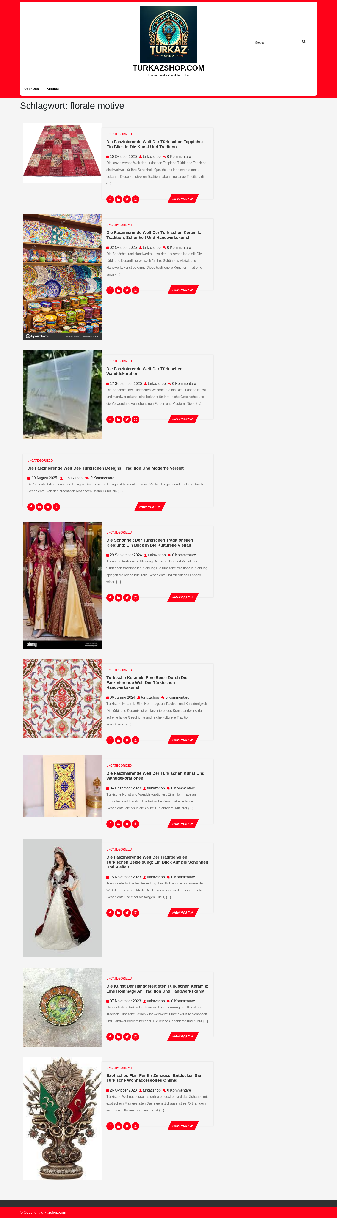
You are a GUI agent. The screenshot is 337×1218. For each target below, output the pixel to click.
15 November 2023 (125, 877)
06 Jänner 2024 (122, 697)
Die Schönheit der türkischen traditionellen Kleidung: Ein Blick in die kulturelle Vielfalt (149, 542)
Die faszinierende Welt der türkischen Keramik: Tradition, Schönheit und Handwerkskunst (153, 235)
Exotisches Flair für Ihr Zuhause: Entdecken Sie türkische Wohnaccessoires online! (153, 1078)
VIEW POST (183, 199)
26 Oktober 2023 (123, 1090)
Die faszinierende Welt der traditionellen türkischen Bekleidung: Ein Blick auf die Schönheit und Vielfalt (157, 862)
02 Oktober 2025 (123, 247)
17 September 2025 (126, 384)
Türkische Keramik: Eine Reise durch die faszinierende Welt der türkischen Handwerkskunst (146, 682)
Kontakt (53, 88)
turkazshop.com (168, 68)
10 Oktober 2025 (123, 157)
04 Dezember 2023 (125, 788)
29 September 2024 (126, 555)
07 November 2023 (125, 1001)
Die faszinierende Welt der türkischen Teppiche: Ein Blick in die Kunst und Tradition (154, 144)
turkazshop (152, 157)
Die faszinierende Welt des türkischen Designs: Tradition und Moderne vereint (105, 468)
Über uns (31, 88)
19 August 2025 (44, 478)
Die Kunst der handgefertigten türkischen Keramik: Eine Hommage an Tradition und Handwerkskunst (157, 989)
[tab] (308, 42)
